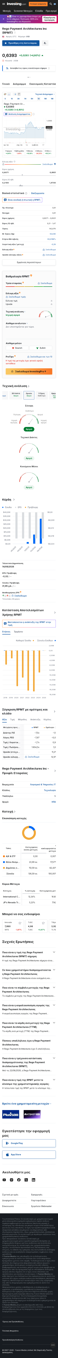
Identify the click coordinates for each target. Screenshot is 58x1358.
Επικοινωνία (8, 1206)
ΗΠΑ (54, 802)
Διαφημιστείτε (9, 1200)
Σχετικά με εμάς (10, 1194)
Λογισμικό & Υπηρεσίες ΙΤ (43, 784)
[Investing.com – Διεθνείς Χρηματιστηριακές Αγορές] (16, 4)
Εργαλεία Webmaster (41, 1206)
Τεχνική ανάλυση (14, 386)
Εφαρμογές (36, 1194)
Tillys (53, 922)
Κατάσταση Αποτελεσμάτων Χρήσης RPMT (23, 612)
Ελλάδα (39, 11)
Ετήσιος (6, 631)
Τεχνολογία (50, 790)
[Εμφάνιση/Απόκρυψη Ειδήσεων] (19, 94)
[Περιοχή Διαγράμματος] (9, 94)
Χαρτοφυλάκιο (38, 1200)
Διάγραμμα (19, 84)
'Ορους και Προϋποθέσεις (13, 1322)
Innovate (8, 922)
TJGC (30, 922)
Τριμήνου (18, 631)
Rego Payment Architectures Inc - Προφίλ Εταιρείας (25, 771)
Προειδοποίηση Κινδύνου (12, 1340)
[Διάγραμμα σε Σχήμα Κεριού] (5, 94)
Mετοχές (7, 11)
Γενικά (6, 84)
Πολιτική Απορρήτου (10, 1331)
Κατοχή (7, 811)
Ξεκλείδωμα (47, 164)
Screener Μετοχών (23, 11)
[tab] (15, 395)
